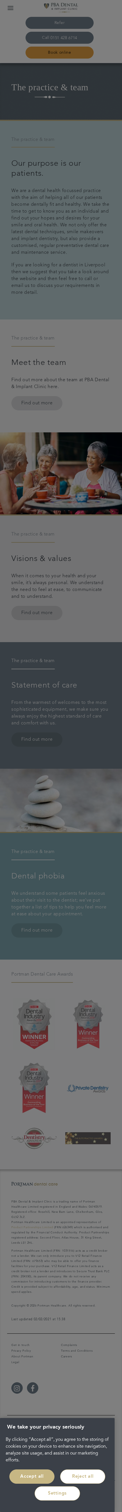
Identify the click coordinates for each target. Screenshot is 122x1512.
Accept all (32, 1476)
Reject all (83, 1476)
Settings (57, 1493)
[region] (57, 1465)
